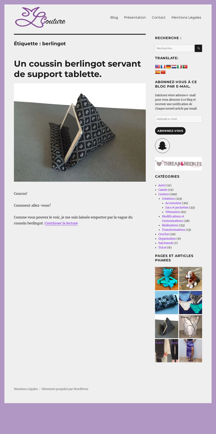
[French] (163, 67)
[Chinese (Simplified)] (163, 72)
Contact (159, 17)
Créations (168, 199)
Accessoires (173, 203)
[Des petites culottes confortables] (190, 302)
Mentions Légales (186, 17)
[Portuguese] (185, 67)
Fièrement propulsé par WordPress (65, 389)
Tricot (162, 247)
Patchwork (165, 243)
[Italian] (179, 67)
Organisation (167, 238)
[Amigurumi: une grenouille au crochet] (166, 278)
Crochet (163, 234)
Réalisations (170, 225)
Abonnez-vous (170, 130)
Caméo (162, 190)
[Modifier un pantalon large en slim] (166, 350)
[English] (157, 67)
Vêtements (172, 212)
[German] (168, 67)
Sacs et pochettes (177, 207)
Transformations (173, 230)
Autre (162, 185)
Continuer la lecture (61, 223)
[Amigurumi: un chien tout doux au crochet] (190, 278)
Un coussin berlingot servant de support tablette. (77, 68)
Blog (114, 17)
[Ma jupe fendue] (190, 350)
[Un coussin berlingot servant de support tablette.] (166, 326)
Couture (163, 194)
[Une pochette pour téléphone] (166, 302)
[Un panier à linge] (190, 326)
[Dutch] (174, 67)
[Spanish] (157, 72)
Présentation (135, 17)
